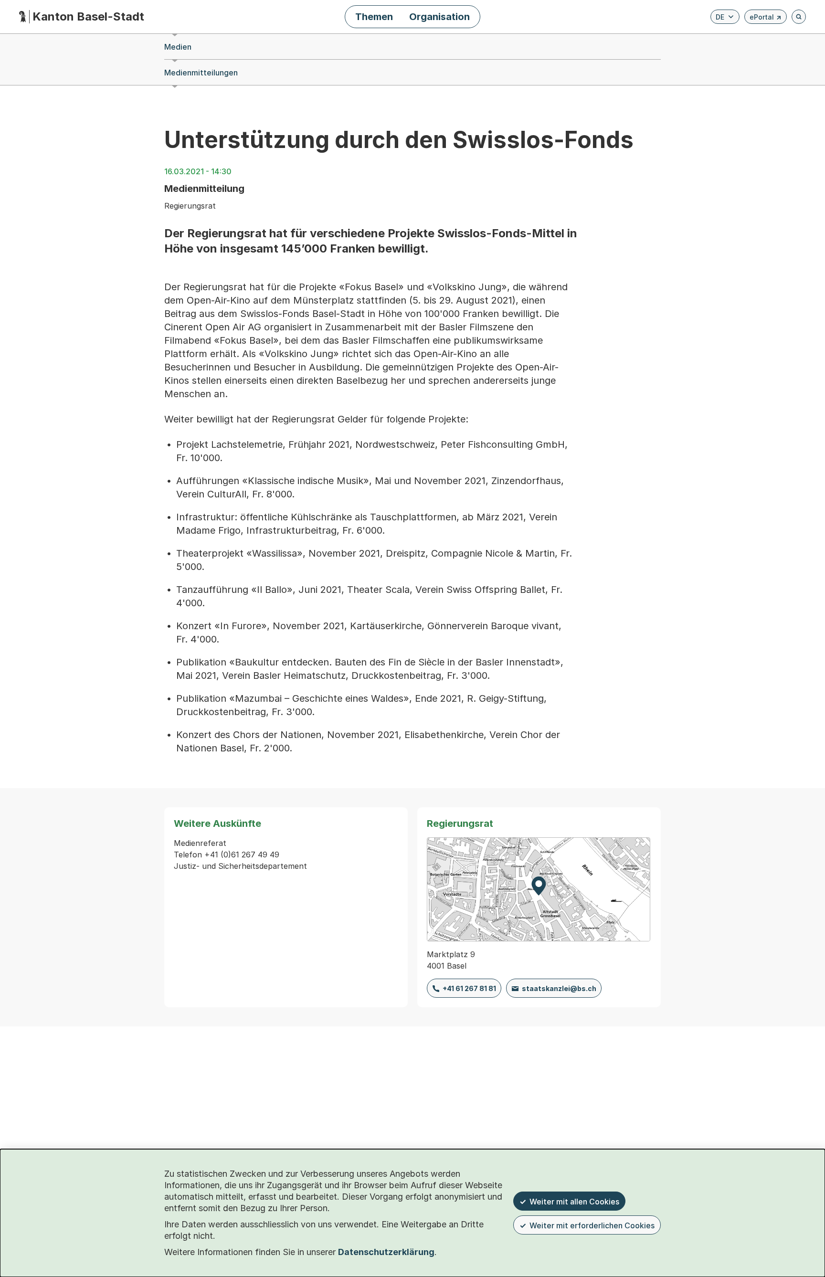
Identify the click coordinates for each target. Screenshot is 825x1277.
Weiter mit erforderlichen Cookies (592, 1225)
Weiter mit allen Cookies (574, 1201)
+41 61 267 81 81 (469, 988)
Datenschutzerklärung (386, 1252)
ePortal (765, 18)
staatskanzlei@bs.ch (559, 988)
